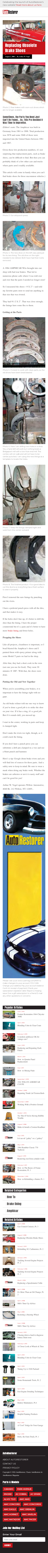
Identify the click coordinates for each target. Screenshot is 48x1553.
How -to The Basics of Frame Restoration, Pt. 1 (28, 1169)
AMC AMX (25, 1499)
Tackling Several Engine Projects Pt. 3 (30, 1272)
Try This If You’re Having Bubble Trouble (30, 1116)
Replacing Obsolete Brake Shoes (30, 1238)
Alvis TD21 (10, 1499)
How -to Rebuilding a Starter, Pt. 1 (30, 1179)
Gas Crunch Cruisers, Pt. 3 (27, 1226)
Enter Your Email (12, 1534)
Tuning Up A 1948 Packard (28, 1369)
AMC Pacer (30, 1519)
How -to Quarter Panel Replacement (26, 1060)
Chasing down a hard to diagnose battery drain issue (30, 1336)
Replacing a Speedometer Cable (29, 1283)
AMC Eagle (10, 1509)
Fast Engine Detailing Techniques (30, 1391)
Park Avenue (24, 1489)
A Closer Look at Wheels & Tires (30, 1346)
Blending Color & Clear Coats (29, 1025)
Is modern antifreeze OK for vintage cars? (28, 1037)
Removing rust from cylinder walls (30, 1158)
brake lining (13, 630)
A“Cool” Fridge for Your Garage (30, 1425)
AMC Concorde (32, 1504)
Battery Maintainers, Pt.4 (27, 1402)
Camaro (8, 1489)
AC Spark (35, 1494)
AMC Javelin (29, 1514)
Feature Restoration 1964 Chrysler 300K (30, 1015)
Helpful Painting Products (27, 1414)
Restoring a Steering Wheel (28, 1314)
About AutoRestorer (15, 1459)
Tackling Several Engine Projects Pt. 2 (30, 1261)
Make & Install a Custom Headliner (31, 1127)
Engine (8, 1494)
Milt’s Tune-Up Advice (26, 1303)
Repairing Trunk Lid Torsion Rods (30, 1093)
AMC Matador (12, 1519)
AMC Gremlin (27, 1509)
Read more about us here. (29, 5)
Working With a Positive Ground (30, 1104)
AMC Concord (12, 1504)
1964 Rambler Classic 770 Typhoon (27, 1148)
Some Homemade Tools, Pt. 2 (29, 1380)
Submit (7, 1545)
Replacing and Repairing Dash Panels (29, 1049)
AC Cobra (21, 1494)
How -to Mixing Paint (25, 1070)
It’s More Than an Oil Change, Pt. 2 (30, 1293)
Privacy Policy (11, 1468)
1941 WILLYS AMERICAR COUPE (28, 1083)
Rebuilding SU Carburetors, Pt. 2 (30, 1249)
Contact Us (9, 1464)
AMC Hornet (11, 1514)
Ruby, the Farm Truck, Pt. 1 (28, 1436)
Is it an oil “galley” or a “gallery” (30, 1138)
